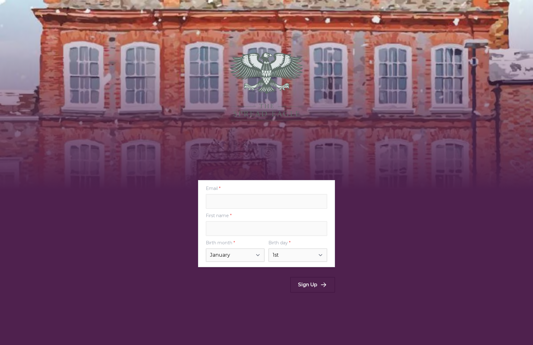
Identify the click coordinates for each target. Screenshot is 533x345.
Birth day (279, 243)
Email (213, 188)
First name (219, 215)
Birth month (220, 243)
